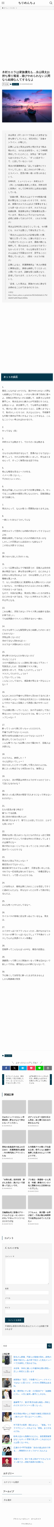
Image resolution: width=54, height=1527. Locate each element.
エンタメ (15, 84)
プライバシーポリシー (21, 1519)
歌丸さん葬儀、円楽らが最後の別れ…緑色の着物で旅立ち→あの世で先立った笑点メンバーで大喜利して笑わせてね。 (32, 1360)
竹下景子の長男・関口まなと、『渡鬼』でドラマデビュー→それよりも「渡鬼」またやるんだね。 (32, 1428)
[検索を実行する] (49, 1346)
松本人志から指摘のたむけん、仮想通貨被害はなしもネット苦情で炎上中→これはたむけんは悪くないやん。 (32, 1439)
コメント (9, 1256)
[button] (6, 1068)
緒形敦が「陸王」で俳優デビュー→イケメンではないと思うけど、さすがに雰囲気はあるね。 (32, 1382)
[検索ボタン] (51, 3)
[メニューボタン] (3, 3)
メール (7, 1298)
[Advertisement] (27, 38)
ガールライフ (36, 1519)
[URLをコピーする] (48, 1068)
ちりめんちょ (27, 3)
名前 (7, 1289)
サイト (7, 1308)
